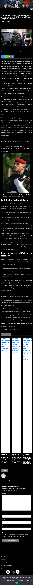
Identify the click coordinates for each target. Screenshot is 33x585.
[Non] (31, 580)
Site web (4, 526)
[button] (31, 9)
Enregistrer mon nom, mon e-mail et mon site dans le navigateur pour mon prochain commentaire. (15, 535)
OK (17, 582)
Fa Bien (4, 479)
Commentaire (6, 493)
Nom (3, 513)
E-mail (4, 519)
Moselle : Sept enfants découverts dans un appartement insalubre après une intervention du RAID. (16, 458)
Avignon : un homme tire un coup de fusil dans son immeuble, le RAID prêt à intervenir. (5, 458)
